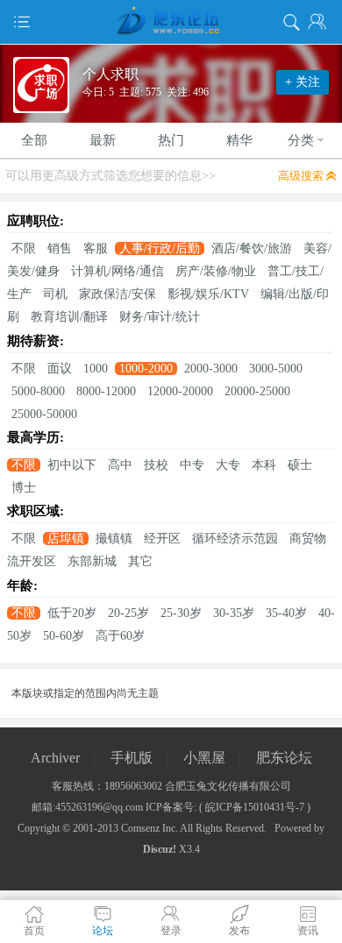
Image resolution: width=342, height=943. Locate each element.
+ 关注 (302, 82)
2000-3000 (211, 368)
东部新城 (92, 561)
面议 (59, 368)
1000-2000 (146, 368)
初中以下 (71, 465)
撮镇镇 (114, 538)
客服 (95, 248)
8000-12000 (106, 391)
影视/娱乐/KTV (208, 294)
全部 (34, 140)
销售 (59, 248)
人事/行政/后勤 (159, 248)
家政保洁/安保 (117, 294)
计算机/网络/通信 (117, 271)
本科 (264, 465)
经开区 (162, 538)
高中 (120, 465)
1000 (95, 368)
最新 (102, 140)
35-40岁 (286, 613)
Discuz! (159, 849)
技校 (156, 465)
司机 (55, 294)
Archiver (55, 757)
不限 (23, 248)
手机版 (131, 757)
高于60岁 (120, 635)
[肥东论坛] (171, 22)
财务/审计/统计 (159, 316)
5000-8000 (38, 391)
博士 (23, 487)
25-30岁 (181, 613)
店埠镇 (65, 538)
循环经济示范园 (235, 538)
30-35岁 (233, 613)
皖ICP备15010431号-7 (254, 807)
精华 (239, 140)
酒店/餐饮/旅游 (251, 248)
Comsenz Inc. (149, 828)
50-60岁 (63, 635)
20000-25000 (257, 391)
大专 (228, 465)
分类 (301, 140)
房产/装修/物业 (215, 271)
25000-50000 (44, 414)
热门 (171, 140)
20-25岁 (128, 613)
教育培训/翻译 (69, 316)
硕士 (300, 465)
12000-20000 (180, 391)
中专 (192, 465)
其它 (140, 561)
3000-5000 (276, 368)
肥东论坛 (284, 757)
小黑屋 (204, 757)
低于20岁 (71, 613)
